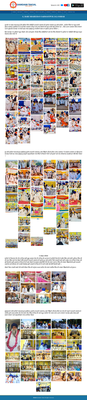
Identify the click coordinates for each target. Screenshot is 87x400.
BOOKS (48, 12)
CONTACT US (71, 12)
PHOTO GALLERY (39, 12)
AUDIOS (32, 12)
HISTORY (20, 12)
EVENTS (54, 12)
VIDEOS (26, 12)
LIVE (65, 12)
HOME (14, 12)
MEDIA (59, 12)
